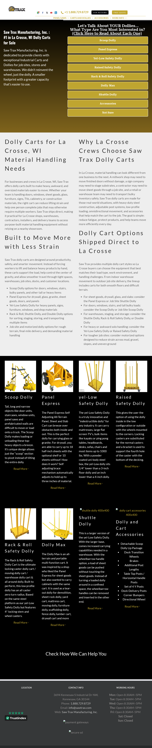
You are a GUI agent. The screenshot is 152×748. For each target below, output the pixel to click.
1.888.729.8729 (81, 703)
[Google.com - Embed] (27, 710)
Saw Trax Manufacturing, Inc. (79, 712)
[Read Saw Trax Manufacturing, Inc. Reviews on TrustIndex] (16, 718)
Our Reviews (100, 13)
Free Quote (120, 13)
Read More (20, 468)
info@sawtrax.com (80, 707)
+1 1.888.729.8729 (76, 12)
